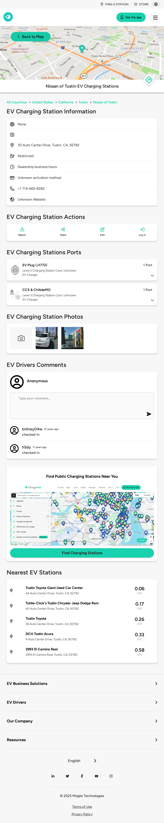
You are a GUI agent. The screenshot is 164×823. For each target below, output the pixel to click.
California (65, 102)
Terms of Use (82, 807)
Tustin (83, 102)
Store (144, 4)
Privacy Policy (82, 814)
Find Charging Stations (82, 553)
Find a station (117, 4)
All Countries (17, 102)
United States (42, 102)
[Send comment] (149, 414)
